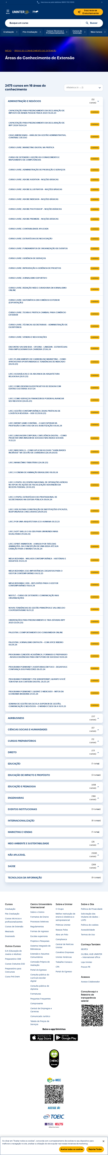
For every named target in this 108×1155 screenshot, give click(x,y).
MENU (8, 13)
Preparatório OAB (13, 959)
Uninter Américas (64, 957)
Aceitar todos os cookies (72, 1149)
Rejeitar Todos (95, 1149)
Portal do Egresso (38, 970)
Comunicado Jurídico (40, 1016)
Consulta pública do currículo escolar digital (39, 978)
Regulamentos (37, 927)
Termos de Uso (88, 935)
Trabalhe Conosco (64, 962)
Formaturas (35, 994)
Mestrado (9, 932)
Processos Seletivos (39, 922)
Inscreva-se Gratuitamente (90, 11)
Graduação (8, 32)
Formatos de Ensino (39, 917)
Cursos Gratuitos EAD (15, 964)
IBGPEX (84, 949)
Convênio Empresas (65, 952)
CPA (57, 967)
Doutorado (10, 936)
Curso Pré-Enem (12, 977)
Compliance (61, 939)
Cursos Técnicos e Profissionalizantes (55, 32)
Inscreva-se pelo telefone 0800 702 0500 (57, 2)
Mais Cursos (96, 32)
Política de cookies (89, 925)
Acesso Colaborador (90, 982)
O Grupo (60, 909)
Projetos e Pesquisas (39, 941)
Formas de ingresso (39, 931)
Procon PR (85, 967)
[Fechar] (103, 1141)
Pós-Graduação (30, 32)
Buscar (93, 23)
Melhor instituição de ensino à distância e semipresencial (65, 917)
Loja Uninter (86, 962)
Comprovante (36, 1004)
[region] (54, 1146)
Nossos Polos (62, 930)
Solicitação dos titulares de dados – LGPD (90, 917)
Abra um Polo (62, 935)
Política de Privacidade (91, 909)
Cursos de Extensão (77, 32)
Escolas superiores (39, 936)
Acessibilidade (88, 930)
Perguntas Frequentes (40, 999)
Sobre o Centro (37, 912)
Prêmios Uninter (63, 925)
